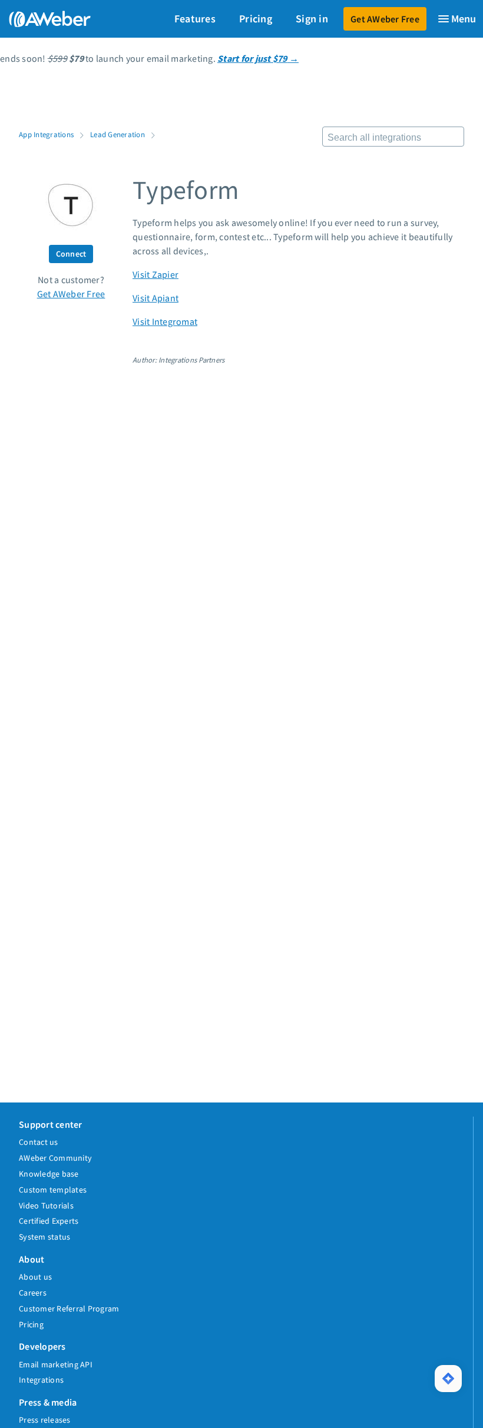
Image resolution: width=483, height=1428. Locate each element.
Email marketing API (55, 1364)
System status (44, 1236)
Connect (71, 253)
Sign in (312, 18)
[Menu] (456, 19)
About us (35, 1276)
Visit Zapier (155, 274)
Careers (33, 1292)
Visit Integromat (165, 321)
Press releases (45, 1419)
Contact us (38, 1142)
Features (195, 18)
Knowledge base (49, 1173)
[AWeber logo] (47, 19)
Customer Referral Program (69, 1308)
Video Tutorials (46, 1205)
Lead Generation (117, 134)
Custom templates (53, 1189)
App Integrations (46, 134)
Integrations (41, 1379)
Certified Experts (48, 1221)
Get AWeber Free (384, 19)
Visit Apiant (155, 298)
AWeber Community (55, 1158)
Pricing (255, 18)
